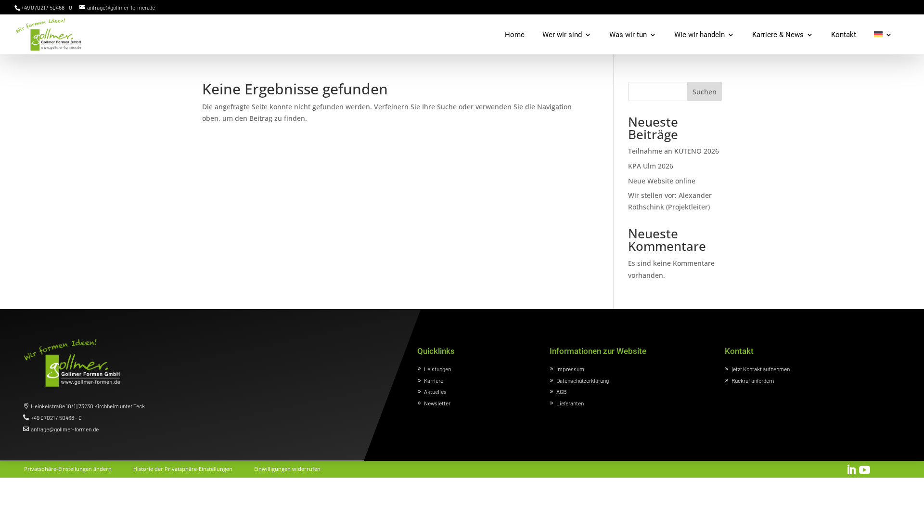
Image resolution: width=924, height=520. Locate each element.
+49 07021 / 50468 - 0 (56, 417)
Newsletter (437, 403)
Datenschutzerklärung (582, 380)
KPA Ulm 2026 (650, 165)
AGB (561, 391)
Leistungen (437, 368)
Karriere (433, 380)
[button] (68, 467)
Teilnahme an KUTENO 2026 (673, 151)
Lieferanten (570, 403)
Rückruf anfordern (753, 380)
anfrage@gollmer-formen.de (65, 429)
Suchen (705, 91)
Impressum (570, 368)
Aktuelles (435, 391)
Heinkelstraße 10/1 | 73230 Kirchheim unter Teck (88, 406)
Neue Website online (661, 180)
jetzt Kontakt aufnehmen (761, 368)
